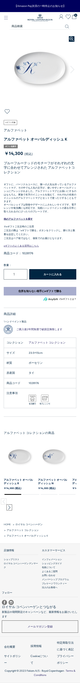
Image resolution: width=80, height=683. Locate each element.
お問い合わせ (48, 575)
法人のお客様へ (49, 587)
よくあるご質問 (49, 571)
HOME (7, 524)
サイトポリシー (12, 659)
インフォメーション (52, 559)
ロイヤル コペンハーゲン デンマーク (21, 565)
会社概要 (9, 646)
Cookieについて (39, 659)
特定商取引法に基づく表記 (65, 646)
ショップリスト (11, 559)
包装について (48, 567)
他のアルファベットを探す (18, 219)
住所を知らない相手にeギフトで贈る (40, 291)
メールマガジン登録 (40, 626)
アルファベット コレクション (47, 342)
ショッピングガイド (52, 563)
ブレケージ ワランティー (54, 583)
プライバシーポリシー (65, 659)
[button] (72, 69)
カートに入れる (53, 274)
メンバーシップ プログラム (55, 579)
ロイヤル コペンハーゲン (29, 524)
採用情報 (36, 646)
